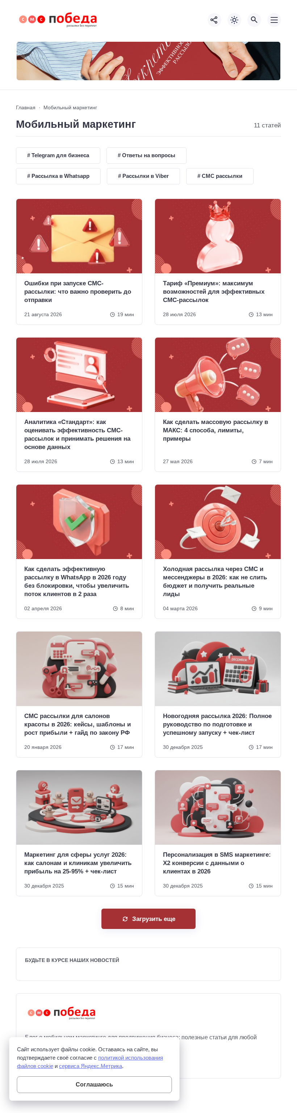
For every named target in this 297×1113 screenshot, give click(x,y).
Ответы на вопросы (148, 155)
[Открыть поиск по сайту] (254, 20)
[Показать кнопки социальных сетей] (214, 20)
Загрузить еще (153, 919)
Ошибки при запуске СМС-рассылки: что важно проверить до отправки (77, 291)
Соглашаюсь (94, 1084)
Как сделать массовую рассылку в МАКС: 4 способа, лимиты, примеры (215, 430)
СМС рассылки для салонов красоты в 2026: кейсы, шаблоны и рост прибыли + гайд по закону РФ (77, 724)
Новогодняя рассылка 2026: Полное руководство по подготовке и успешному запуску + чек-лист (217, 724)
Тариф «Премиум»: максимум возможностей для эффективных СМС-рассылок (213, 291)
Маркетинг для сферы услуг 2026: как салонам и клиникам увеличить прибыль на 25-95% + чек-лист (77, 863)
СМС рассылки (221, 176)
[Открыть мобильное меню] (274, 20)
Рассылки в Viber (145, 176)
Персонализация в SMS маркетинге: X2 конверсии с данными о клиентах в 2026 (217, 863)
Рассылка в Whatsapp (59, 176)
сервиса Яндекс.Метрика (90, 1066)
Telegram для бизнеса (59, 155)
